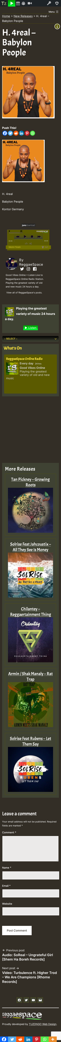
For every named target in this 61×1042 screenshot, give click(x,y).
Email (6, 885)
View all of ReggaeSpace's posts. (24, 292)
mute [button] (10, 231)
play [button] (24, 236)
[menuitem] (4, 3)
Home (6, 16)
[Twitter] (10, 133)
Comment (9, 832)
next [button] (39, 236)
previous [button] (17, 236)
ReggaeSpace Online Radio (24, 359)
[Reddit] (15, 133)
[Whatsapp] (32, 133)
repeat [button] (26, 243)
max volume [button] (21, 231)
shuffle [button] (30, 243)
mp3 (46, 247)
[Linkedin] (21, 133)
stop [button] (32, 236)
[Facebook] (4, 133)
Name (6, 867)
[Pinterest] (27, 133)
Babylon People (15, 247)
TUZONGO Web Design (42, 1024)
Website (7, 903)
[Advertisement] (30, 429)
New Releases (23, 16)
